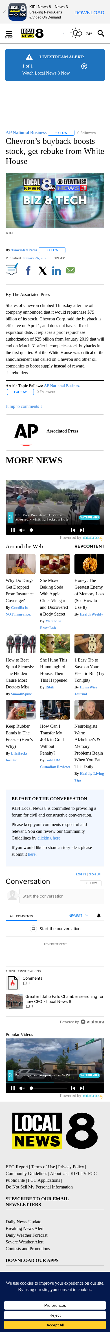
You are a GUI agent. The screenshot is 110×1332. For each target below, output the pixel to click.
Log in (81, 874)
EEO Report (17, 1166)
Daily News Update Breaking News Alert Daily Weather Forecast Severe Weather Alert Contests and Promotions (28, 1235)
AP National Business (62, 386)
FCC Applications (44, 1180)
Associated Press (24, 250)
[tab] (21, 916)
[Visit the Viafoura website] (92, 1021)
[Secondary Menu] (13, 33)
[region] (55, 949)
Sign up (94, 874)
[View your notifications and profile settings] (98, 915)
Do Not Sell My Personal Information (39, 1187)
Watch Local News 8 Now (46, 73)
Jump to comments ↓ (24, 406)
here (32, 854)
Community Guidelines (26, 1173)
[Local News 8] (39, 33)
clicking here (49, 838)
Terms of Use (43, 1166)
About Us (58, 1173)
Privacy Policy (71, 1166)
